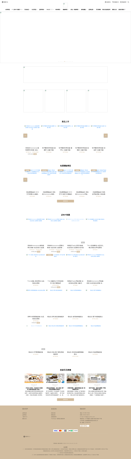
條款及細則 (60, 443)
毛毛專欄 (98, 9)
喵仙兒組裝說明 (106, 9)
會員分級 (53, 413)
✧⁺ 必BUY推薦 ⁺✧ (16, 9)
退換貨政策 (53, 416)
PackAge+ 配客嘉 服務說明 (58, 418)
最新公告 (114, 9)
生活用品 (34, 9)
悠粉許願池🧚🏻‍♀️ (122, 9)
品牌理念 (24, 415)
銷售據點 (83, 9)
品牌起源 (91, 9)
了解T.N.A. (24, 416)
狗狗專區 (57, 9)
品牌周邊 (41, 9)
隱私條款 (55, 443)
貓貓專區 (65, 9)
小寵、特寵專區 (74, 9)
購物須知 (53, 415)
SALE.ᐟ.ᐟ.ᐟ (50, 9)
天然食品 (26, 9)
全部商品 (7, 9)
